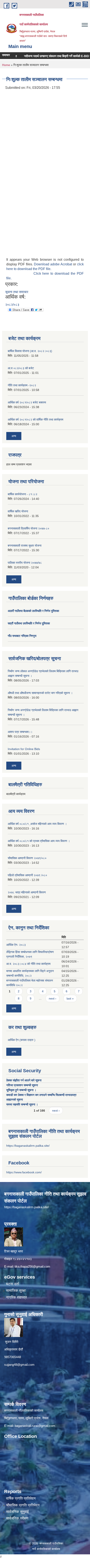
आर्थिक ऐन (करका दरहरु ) (21, 1040)
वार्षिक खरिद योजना (18, 511)
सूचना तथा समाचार (16, 292)
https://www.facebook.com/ (24, 1172)
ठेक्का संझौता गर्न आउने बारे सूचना (23, 1080)
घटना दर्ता (12, 1284)
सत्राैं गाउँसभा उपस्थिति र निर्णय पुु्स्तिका (29, 623)
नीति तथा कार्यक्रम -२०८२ (22, 385)
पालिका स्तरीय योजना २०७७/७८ (25, 562)
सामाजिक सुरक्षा (16, 1291)
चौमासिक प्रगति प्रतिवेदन (23, 1505)
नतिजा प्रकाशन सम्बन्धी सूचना (22, 1085)
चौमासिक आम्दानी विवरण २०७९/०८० (27, 858)
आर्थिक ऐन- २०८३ (16, 944)
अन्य (14, 436)
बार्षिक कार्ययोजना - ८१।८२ (22, 494)
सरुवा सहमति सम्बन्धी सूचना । (22, 1104)
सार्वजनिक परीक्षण (17, 1518)
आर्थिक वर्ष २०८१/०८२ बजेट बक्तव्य (27, 402)
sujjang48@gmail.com (19, 1364)
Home (6, 65)
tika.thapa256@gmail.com (32, 1266)
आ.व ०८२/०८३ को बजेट (21, 368)
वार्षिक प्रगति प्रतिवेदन (21, 1498)
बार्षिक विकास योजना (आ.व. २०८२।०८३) (30, 351)
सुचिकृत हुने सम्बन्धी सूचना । (21, 1090)
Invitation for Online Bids (24, 749)
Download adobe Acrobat (53, 264)
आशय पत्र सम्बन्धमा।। (20, 732)
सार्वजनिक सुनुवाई (17, 1512)
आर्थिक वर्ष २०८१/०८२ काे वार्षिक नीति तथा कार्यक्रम (35, 419)
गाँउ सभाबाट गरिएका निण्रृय (22, 636)
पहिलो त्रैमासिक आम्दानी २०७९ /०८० (27, 875)
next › (52, 998)
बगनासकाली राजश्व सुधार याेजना (24, 545)
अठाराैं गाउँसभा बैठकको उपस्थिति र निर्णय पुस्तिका (33, 611)
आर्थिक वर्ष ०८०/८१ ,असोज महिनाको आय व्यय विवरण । (37, 823)
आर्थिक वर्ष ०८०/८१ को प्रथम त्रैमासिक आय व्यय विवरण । (39, 841)
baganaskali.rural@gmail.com (35, 1425)
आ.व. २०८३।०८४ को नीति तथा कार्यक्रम (28, 963)
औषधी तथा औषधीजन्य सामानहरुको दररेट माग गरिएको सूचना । (40, 693)
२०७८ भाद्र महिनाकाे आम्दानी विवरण (27, 892)
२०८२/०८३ (12, 304)
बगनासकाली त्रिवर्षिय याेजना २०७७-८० (28, 528)
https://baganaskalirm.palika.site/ (28, 1145)
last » (70, 998)
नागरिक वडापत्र (16, 1297)
